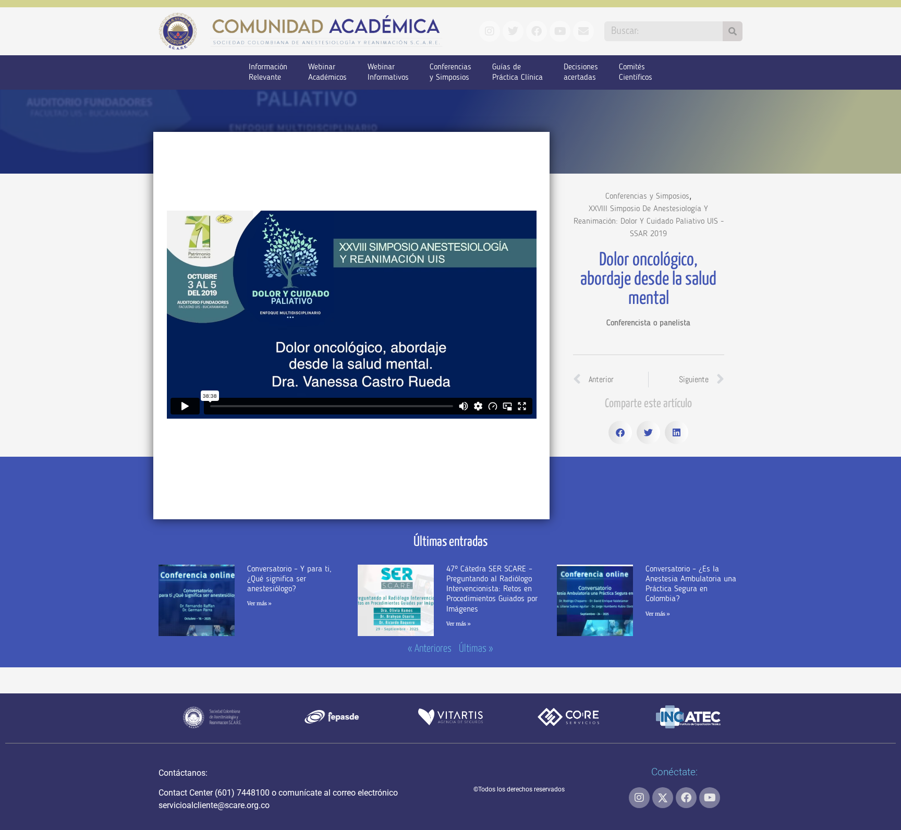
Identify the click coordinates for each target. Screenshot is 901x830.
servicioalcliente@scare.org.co (214, 805)
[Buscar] (732, 31)
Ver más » (259, 603)
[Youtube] (709, 797)
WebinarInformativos (388, 72)
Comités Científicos (635, 72)
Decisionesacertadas (581, 72)
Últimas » (476, 649)
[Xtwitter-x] (662, 797)
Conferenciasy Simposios (450, 72)
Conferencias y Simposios (647, 196)
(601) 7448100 (242, 793)
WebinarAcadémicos (327, 72)
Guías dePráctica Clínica (517, 72)
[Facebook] (686, 797)
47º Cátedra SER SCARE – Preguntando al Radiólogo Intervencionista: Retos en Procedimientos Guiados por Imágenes (492, 589)
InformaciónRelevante (268, 72)
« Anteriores (430, 649)
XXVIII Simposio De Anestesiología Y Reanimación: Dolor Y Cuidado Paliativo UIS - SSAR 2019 (649, 221)
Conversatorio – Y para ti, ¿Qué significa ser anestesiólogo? (289, 579)
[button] (620, 432)
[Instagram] (639, 797)
